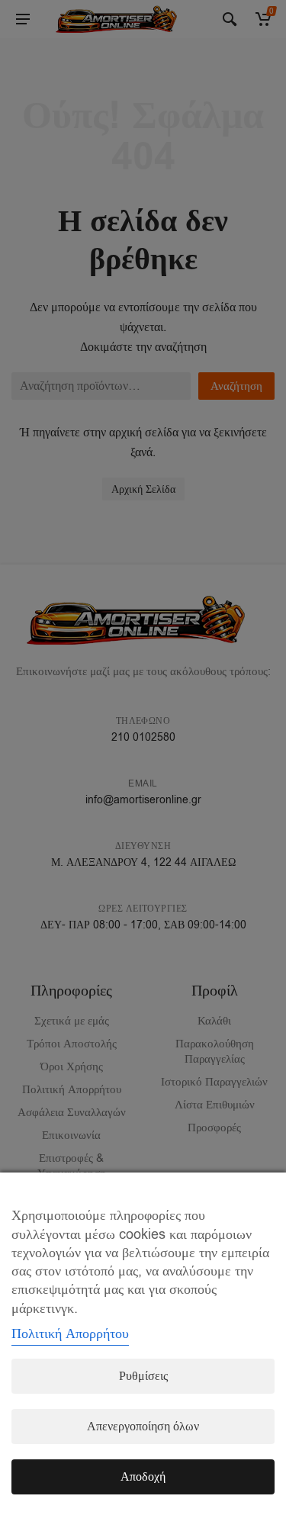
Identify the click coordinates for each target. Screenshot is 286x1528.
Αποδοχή (143, 1476)
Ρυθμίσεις (143, 1376)
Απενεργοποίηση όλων (143, 1426)
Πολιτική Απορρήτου (70, 1333)
